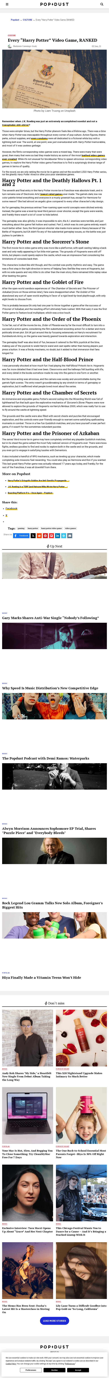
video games (70, 528)
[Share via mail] (69, 535)
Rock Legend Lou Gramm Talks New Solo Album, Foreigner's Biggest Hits (52, 905)
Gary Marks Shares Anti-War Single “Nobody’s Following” (50, 618)
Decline (54, 1370)
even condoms (39, 138)
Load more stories (54, 1320)
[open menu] (7, 4)
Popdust (15, 20)
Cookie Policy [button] (11, 1364)
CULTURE (27, 20)
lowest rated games (51, 194)
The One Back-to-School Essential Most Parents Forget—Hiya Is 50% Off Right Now (81, 1154)
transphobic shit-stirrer (15, 125)
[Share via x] (33, 535)
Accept (78, 1370)
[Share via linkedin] (57, 535)
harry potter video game (51, 528)
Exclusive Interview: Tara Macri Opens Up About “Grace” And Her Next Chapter (27, 1229)
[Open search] (102, 4)
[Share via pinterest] (45, 535)
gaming (21, 528)
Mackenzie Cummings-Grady (25, 46)
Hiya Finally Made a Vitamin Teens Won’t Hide (41, 977)
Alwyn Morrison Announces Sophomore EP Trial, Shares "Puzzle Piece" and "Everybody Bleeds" (49, 830)
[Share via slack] (63, 535)
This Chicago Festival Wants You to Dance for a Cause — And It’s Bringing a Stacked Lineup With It (81, 1231)
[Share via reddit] (39, 535)
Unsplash (69, 110)
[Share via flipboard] (51, 535)
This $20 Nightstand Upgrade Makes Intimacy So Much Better (79, 1074)
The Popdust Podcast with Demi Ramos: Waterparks (45, 758)
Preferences (31, 1370)
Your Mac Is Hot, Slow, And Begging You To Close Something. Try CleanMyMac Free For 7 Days (27, 1154)
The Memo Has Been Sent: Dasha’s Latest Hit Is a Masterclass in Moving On (26, 1309)
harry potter (33, 528)
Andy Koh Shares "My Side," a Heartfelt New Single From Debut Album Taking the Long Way (26, 1076)
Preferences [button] (70, 1364)
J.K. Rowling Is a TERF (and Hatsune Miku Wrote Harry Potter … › (38, 487)
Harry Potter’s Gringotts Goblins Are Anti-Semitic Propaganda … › (38, 480)
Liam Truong (52, 110)
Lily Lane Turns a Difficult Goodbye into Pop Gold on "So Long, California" (81, 1307)
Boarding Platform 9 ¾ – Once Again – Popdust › (30, 493)
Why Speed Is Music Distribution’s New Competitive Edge (50, 688)
